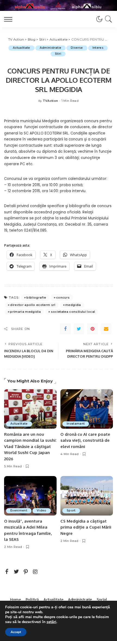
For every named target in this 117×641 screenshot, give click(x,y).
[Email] (106, 328)
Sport (71, 510)
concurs (63, 297)
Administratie (50, 48)
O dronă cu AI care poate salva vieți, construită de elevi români (85, 440)
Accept (16, 632)
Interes (98, 48)
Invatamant (76, 423)
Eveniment (18, 510)
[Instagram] (35, 572)
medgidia (73, 305)
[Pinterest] (92, 328)
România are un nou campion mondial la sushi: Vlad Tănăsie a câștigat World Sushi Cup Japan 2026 (30, 446)
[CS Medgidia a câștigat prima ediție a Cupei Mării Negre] (86, 496)
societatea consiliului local (73, 312)
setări (51, 621)
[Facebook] (65, 328)
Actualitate (21, 48)
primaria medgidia (25, 312)
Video (42, 510)
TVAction (50, 100)
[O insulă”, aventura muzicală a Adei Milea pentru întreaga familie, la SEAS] (30, 496)
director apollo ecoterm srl (32, 305)
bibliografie (36, 297)
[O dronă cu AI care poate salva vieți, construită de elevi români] (86, 409)
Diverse (77, 48)
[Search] (107, 19)
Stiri (58, 54)
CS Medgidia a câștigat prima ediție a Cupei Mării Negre (85, 527)
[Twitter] (78, 328)
